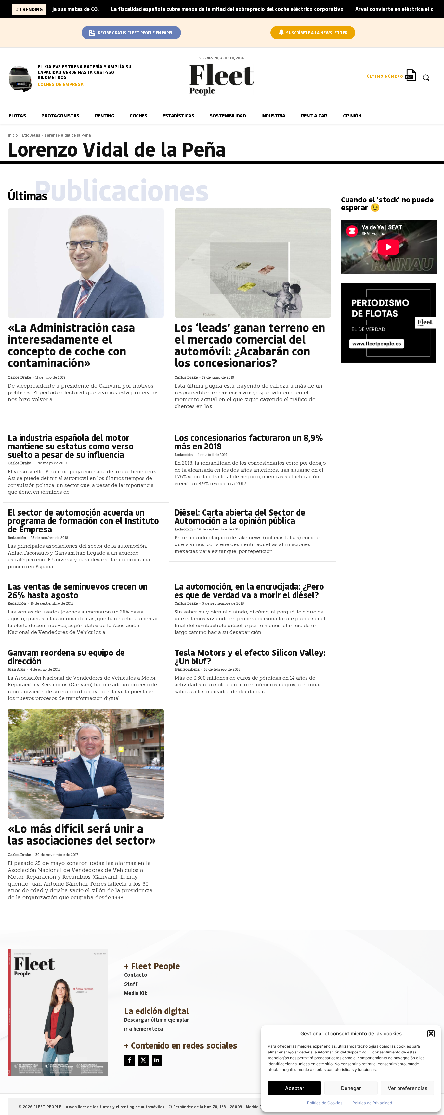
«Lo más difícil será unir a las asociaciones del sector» (82, 833)
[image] (22, 78)
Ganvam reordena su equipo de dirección (66, 657)
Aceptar (294, 1088)
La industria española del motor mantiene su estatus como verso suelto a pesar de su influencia (71, 446)
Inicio (13, 135)
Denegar (351, 1088)
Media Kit (135, 992)
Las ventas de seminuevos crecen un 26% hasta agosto (78, 590)
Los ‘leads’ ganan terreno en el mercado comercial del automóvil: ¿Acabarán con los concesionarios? (250, 345)
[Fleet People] (222, 79)
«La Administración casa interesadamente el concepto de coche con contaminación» (71, 345)
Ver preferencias (407, 1088)
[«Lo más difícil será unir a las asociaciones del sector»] (86, 764)
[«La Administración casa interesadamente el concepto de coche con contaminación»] (86, 263)
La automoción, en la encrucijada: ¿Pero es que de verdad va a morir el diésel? (249, 590)
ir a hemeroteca (143, 1028)
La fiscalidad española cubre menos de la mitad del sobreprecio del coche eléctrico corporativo (197, 9)
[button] (431, 1033)
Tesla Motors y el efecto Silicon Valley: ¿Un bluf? (250, 657)
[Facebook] (129, 1060)
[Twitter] (143, 1060)
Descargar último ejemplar (156, 1019)
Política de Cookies (324, 1102)
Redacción (184, 455)
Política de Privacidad (372, 1102)
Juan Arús (16, 670)
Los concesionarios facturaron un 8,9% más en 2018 (249, 442)
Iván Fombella (187, 670)
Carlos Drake (19, 377)
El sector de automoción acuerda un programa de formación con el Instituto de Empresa (83, 520)
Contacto (135, 974)
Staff (131, 983)
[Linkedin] (157, 1060)
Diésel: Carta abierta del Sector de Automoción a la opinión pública (240, 516)
